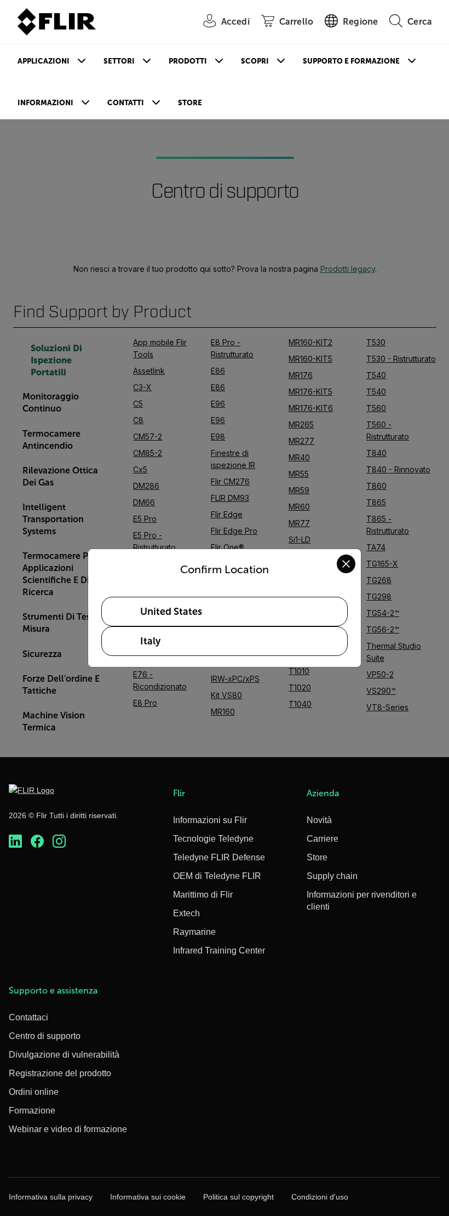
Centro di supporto (44, 1036)
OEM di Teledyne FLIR (217, 876)
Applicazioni (44, 61)
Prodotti (188, 61)
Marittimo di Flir (203, 894)
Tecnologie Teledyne (213, 838)
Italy (150, 641)
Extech (186, 913)
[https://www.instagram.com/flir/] (59, 841)
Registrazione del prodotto (60, 1073)
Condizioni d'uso (319, 1196)
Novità (319, 820)
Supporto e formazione (351, 61)
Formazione (32, 1110)
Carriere (322, 838)
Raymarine (194, 932)
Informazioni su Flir (210, 820)
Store (190, 103)
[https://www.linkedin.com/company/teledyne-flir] (15, 841)
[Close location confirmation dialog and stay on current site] (346, 564)
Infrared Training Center (219, 950)
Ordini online (34, 1092)
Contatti (125, 103)
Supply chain (332, 876)
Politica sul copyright (238, 1196)
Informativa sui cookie (148, 1196)
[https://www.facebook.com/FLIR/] (37, 841)
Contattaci (28, 1017)
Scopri (255, 61)
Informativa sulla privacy (51, 1196)
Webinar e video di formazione (68, 1129)
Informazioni (45, 103)
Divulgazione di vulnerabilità (64, 1054)
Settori (119, 61)
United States (171, 611)
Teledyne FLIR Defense (219, 857)
